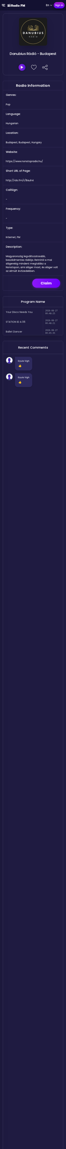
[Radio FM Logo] (16, 5)
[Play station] (22, 67)
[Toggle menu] (3, 5)
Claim (46, 283)
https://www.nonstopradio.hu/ (24, 161)
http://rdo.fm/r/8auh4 (20, 180)
